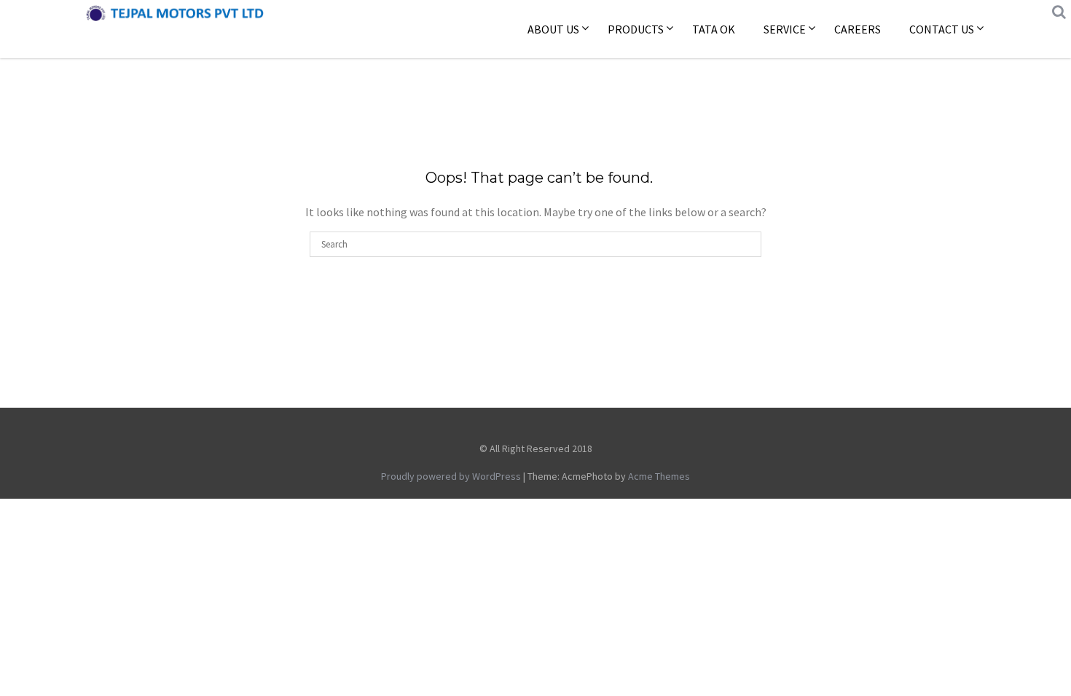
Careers (857, 29)
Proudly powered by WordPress (451, 476)
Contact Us (941, 29)
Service (785, 29)
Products (636, 29)
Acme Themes (659, 476)
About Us (553, 29)
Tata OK (713, 29)
